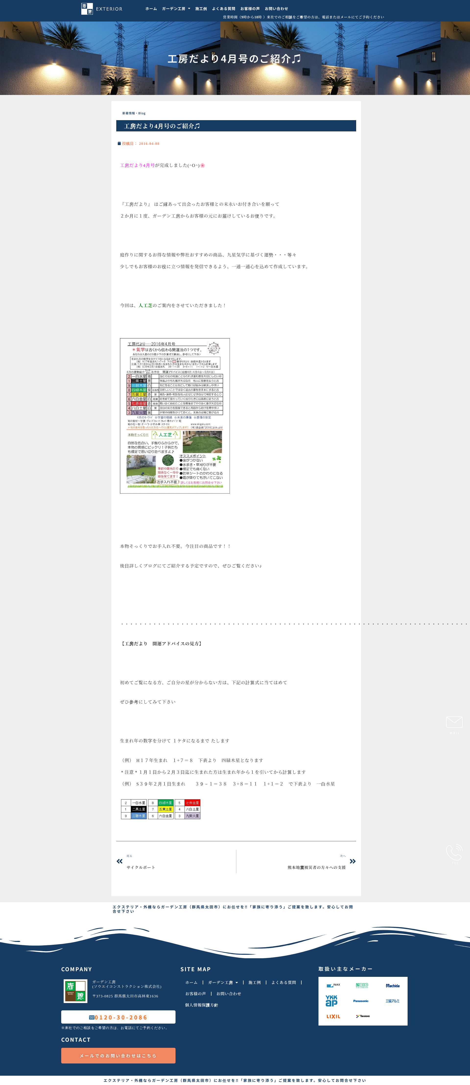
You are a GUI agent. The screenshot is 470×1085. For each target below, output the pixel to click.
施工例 (201, 8)
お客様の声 (250, 8)
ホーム (151, 8)
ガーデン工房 (174, 8)
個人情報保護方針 (201, 1005)
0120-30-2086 (121, 1017)
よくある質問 (223, 8)
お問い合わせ (276, 8)
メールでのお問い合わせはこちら (118, 1055)
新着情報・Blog (134, 113)
